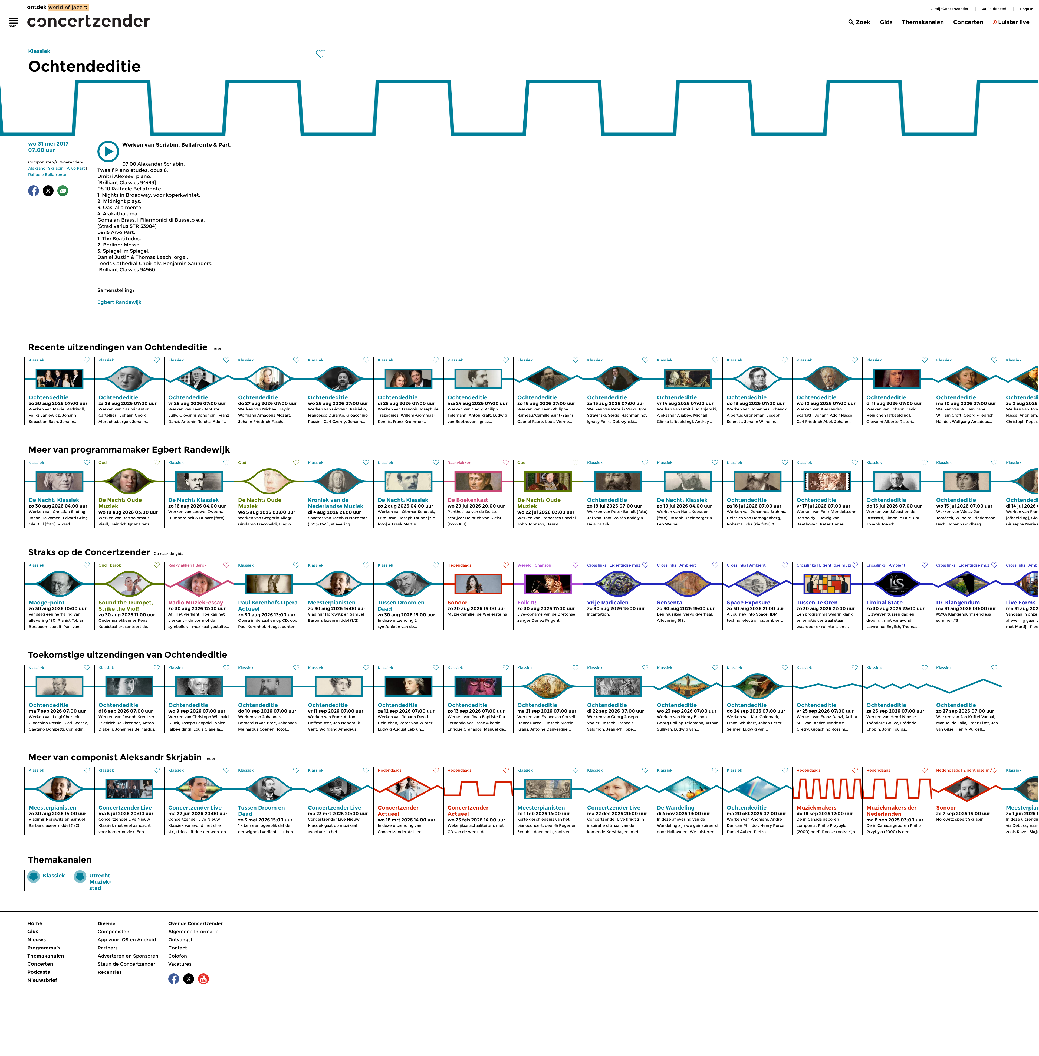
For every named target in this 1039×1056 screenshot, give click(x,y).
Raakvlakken (459, 462)
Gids (886, 22)
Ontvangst (180, 939)
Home (34, 923)
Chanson (543, 565)
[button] (108, 151)
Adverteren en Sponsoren (128, 956)
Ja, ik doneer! (994, 8)
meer (216, 348)
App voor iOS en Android (127, 939)
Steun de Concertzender (126, 964)
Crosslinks (596, 565)
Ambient (687, 565)
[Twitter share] (48, 191)
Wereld (524, 565)
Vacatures (180, 964)
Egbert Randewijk (119, 302)
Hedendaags (459, 565)
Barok (115, 565)
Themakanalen (923, 22)
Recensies (110, 972)
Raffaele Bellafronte (47, 174)
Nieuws (36, 940)
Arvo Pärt (76, 168)
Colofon (177, 956)
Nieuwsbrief (42, 980)
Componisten (113, 931)
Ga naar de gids (168, 553)
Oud (102, 462)
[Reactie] (62, 191)
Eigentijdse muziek (628, 565)
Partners (108, 947)
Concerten (968, 22)
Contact (177, 947)
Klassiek (39, 51)
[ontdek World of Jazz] (68, 7)
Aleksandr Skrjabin (46, 168)
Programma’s (43, 948)
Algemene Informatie (193, 931)
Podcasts (38, 972)
